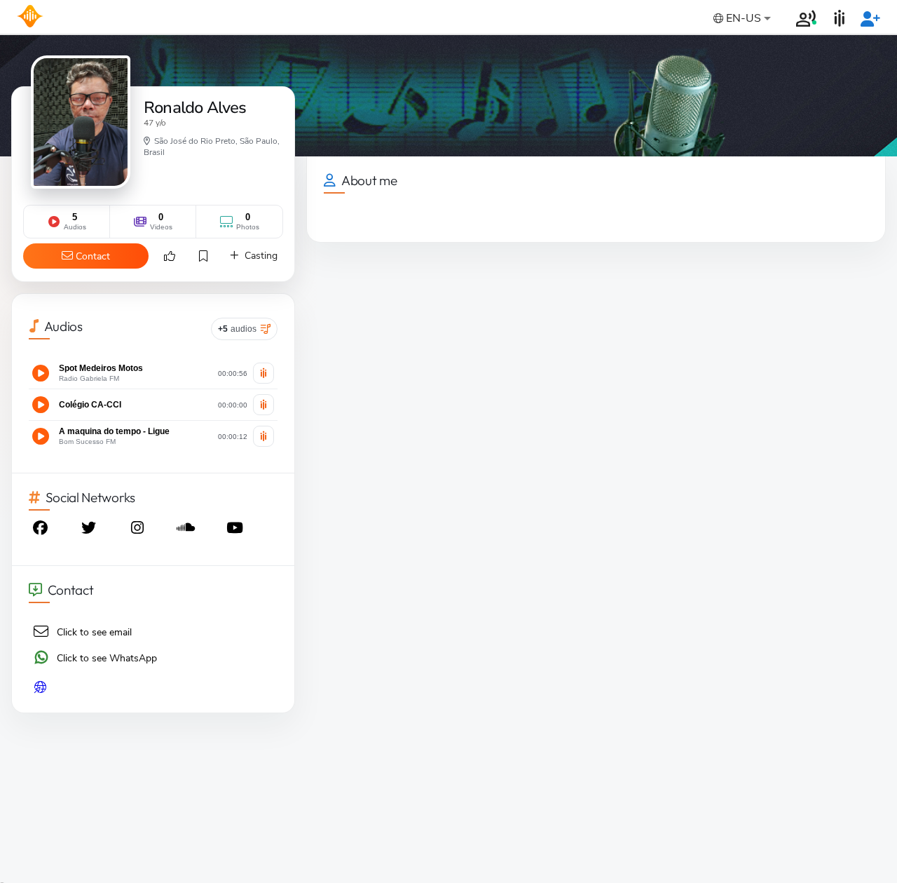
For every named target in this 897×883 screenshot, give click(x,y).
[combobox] (740, 19)
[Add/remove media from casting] (263, 373)
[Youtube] (236, 530)
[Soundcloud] (187, 530)
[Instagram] (138, 530)
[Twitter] (89, 530)
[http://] (153, 688)
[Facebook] (41, 530)
